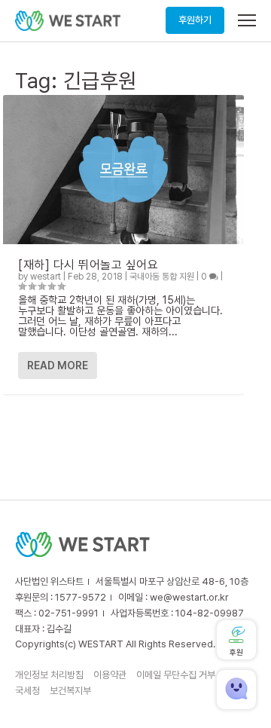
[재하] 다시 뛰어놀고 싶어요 (88, 265)
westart (45, 276)
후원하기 (195, 20)
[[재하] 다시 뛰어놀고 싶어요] (123, 169)
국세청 (27, 690)
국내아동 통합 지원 (161, 276)
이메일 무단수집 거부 (175, 675)
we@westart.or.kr (189, 597)
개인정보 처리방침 (49, 675)
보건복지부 (70, 690)
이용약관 (109, 675)
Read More (57, 365)
